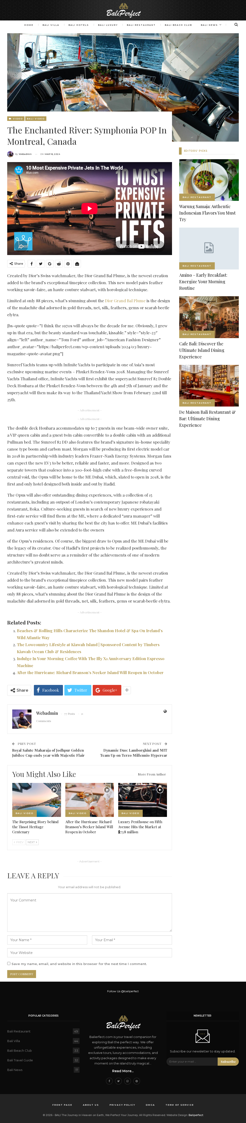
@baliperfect (130, 991)
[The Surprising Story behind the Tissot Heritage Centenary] (36, 800)
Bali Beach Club (178, 25)
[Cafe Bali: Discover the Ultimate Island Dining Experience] (209, 317)
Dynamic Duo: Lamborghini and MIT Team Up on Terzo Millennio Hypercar (133, 753)
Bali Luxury (108, 25)
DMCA (150, 1104)
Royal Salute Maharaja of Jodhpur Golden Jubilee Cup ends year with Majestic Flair (48, 753)
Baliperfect (196, 1115)
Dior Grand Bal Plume (125, 300)
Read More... (123, 1071)
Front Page (62, 1104)
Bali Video (36, 118)
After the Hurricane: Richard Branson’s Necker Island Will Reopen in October (90, 672)
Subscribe (228, 1061)
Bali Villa (51, 25)
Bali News (209, 25)
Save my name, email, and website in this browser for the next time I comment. (79, 964)
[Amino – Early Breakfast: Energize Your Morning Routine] (209, 248)
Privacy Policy (122, 1104)
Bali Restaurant (141, 25)
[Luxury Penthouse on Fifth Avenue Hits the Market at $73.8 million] (142, 800)
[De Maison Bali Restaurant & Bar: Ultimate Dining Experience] (209, 386)
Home (28, 25)
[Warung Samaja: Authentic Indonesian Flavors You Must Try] (209, 180)
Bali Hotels (78, 25)
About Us (91, 1104)
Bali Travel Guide (20, 1060)
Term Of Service (180, 1104)
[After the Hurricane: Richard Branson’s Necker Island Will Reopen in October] (89, 800)
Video (17, 118)
